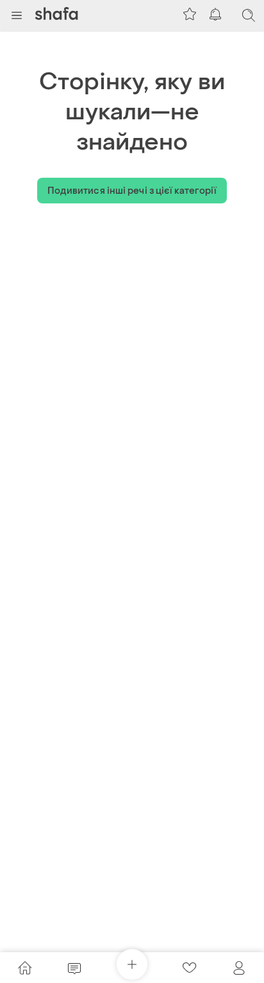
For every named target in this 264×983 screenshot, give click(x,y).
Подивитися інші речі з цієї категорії (132, 191)
